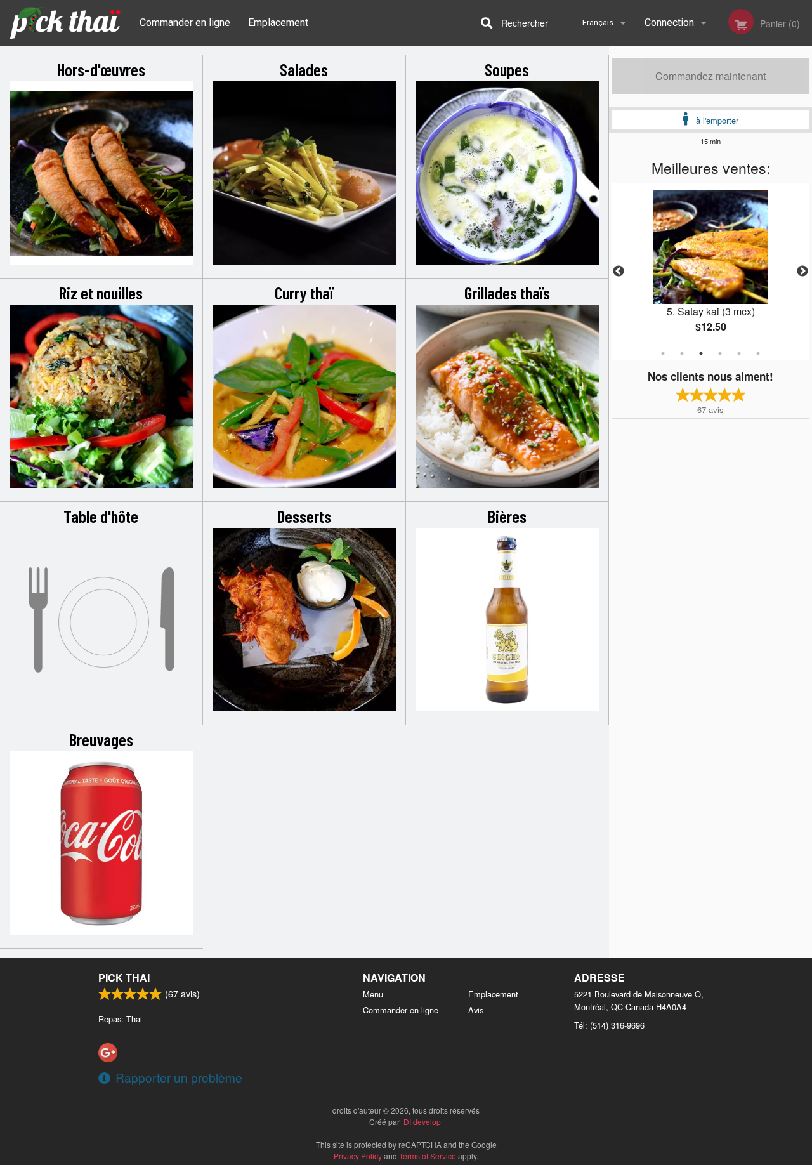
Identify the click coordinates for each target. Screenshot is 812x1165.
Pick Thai (124, 977)
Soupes (507, 69)
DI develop (422, 1121)
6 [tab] (758, 353)
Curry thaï (304, 292)
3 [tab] (701, 353)
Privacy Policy (358, 1155)
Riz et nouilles (101, 292)
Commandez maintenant (710, 76)
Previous (618, 271)
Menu (373, 994)
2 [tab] (682, 353)
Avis (475, 1010)
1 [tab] (663, 353)
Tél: (609, 1025)
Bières (507, 516)
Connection (669, 22)
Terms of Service (427, 1155)
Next (802, 271)
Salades (304, 69)
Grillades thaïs (507, 292)
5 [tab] (739, 353)
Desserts (304, 516)
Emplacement (278, 22)
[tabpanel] (710, 272)
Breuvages (101, 739)
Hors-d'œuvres (101, 69)
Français (597, 22)
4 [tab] (720, 353)
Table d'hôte (100, 516)
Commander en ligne (185, 22)
